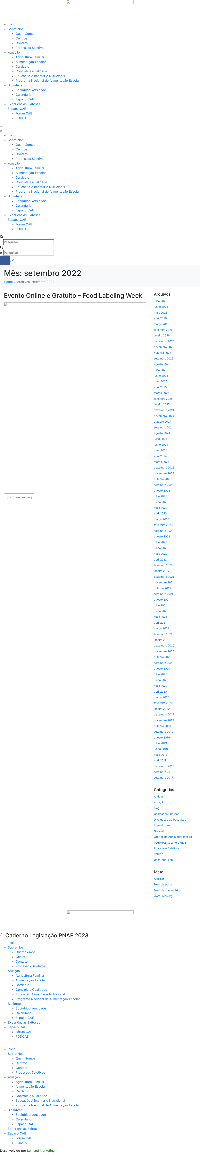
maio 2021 (160, 616)
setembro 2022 (163, 530)
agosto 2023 (162, 490)
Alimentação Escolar (31, 62)
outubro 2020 (162, 657)
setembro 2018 (163, 771)
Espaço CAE (25, 99)
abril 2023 (160, 513)
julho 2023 (160, 496)
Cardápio (22, 66)
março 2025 (161, 392)
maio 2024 (160, 450)
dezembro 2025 (164, 341)
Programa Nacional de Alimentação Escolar (48, 80)
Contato (22, 43)
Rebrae (158, 854)
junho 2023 (161, 502)
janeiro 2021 (161, 639)
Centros (21, 38)
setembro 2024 (163, 427)
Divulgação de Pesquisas (170, 819)
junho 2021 (161, 611)
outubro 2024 (162, 421)
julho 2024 (160, 438)
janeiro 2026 (162, 335)
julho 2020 (160, 674)
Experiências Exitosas (24, 104)
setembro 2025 (163, 358)
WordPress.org (163, 896)
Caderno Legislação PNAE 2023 (46, 935)
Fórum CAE (24, 113)
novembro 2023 (164, 473)
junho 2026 (161, 306)
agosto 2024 (162, 433)
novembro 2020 (164, 651)
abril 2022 (160, 559)
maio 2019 (160, 754)
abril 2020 (160, 691)
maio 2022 (160, 553)
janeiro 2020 (162, 708)
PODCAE (22, 118)
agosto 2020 (162, 668)
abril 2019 (160, 760)
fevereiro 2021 (163, 634)
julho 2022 (160, 542)
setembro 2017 (163, 777)
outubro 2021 (162, 588)
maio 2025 (160, 381)
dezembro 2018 (164, 766)
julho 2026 (160, 301)
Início (12, 24)
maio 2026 (160, 312)
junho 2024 (161, 444)
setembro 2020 (163, 662)
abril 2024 (160, 456)
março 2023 (161, 519)
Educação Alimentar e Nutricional (40, 76)
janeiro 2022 (162, 570)
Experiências (162, 825)
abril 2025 (160, 387)
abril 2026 (160, 318)
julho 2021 (160, 605)
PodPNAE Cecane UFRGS (170, 842)
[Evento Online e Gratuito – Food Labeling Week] (75, 390)
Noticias (159, 831)
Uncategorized (163, 859)
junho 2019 (161, 748)
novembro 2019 (164, 720)
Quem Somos (25, 34)
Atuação (159, 802)
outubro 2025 (162, 352)
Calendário (24, 95)
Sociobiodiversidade (31, 90)
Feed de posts (163, 884)
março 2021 (161, 628)
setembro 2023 (163, 484)
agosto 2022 (162, 536)
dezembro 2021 (164, 576)
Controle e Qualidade (31, 71)
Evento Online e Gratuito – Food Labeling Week (73, 295)
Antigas (158, 796)
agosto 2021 (162, 599)
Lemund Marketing (41, 1150)
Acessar (159, 878)
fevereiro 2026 (163, 329)
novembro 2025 (164, 347)
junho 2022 (161, 548)
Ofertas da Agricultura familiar (173, 836)
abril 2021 (160, 622)
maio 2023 (160, 507)
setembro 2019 (163, 731)
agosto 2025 (162, 364)
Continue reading (19, 497)
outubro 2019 (162, 726)
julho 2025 (160, 370)
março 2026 (161, 324)
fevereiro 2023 (163, 525)
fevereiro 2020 (163, 703)
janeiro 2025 (162, 404)
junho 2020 (161, 680)
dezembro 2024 (164, 410)
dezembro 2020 (164, 645)
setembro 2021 (163, 593)
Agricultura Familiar (30, 57)
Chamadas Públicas (166, 813)
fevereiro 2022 (163, 565)
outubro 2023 (162, 479)
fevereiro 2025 (163, 398)
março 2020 (161, 697)
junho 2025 (161, 375)
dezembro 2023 (164, 467)
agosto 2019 (162, 737)
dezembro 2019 (164, 714)
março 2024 (161, 461)
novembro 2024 (164, 416)
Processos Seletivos (30, 48)
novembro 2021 (164, 582)
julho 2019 (160, 743)
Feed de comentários (167, 890)
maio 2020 (160, 685)
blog (157, 808)
